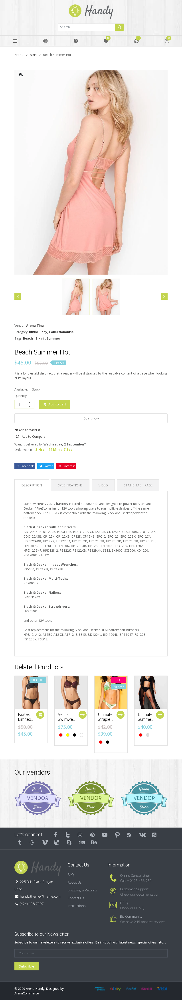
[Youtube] (104, 834)
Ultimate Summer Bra (145, 719)
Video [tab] (103, 485)
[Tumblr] (19, 842)
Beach (28, 338)
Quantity (20, 396)
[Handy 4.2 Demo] (91, 11)
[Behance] (93, 842)
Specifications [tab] (70, 485)
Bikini (33, 55)
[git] (154, 834)
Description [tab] (31, 485)
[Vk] (141, 834)
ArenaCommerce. (27, 993)
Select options (83, 715)
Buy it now (91, 418)
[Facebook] (55, 834)
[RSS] (129, 834)
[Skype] (69, 842)
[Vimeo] (44, 842)
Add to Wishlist (29, 430)
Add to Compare (34, 436)
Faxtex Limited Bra (24, 719)
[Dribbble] (32, 842)
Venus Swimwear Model (67, 719)
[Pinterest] (92, 834)
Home (19, 55)
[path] (117, 834)
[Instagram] (80, 834)
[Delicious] (56, 842)
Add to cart (57, 404)
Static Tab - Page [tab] (138, 485)
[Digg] (81, 842)
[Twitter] (67, 834)
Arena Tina (35, 325)
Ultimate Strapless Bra (106, 719)
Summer (53, 338)
